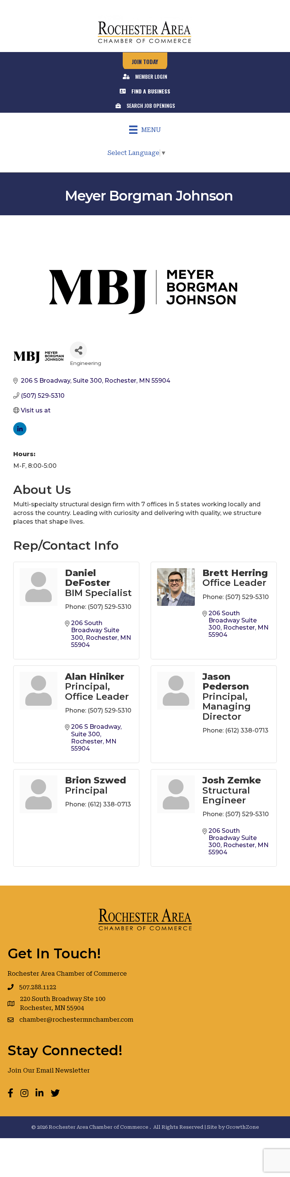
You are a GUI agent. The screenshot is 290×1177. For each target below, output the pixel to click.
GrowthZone (242, 1127)
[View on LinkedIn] (19, 433)
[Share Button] (78, 350)
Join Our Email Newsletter (49, 1070)
